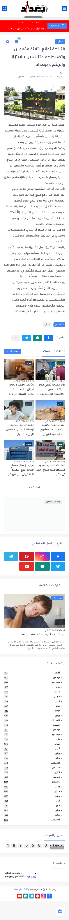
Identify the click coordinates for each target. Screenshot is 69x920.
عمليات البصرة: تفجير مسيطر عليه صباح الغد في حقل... (50, 470)
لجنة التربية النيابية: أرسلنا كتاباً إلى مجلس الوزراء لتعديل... (20, 430)
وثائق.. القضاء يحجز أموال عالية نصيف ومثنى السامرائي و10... (20, 390)
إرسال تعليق (53, 502)
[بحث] (4, 8)
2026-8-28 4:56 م (54, 461)
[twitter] (58, 566)
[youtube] (26, 566)
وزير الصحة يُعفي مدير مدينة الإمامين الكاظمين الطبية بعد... (51, 390)
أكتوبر (57, 673)
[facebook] (58, 556)
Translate (30, 877)
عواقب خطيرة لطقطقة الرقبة (43, 635)
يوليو (57, 716)
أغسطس (55, 720)
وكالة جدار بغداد (21, 889)
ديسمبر (56, 682)
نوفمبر (56, 678)
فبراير (57, 692)
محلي (60, 41)
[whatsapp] (42, 566)
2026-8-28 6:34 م (54, 421)
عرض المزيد (12, 351)
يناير (58, 687)
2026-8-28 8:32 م (54, 630)
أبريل (57, 701)
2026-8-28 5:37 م (22, 421)
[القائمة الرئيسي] (64, 8)
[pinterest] (26, 556)
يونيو (57, 711)
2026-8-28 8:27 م (54, 381)
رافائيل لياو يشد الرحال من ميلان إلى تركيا (24, 26)
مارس (57, 697)
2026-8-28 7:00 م (22, 381)
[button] (48, 338)
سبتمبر (56, 725)
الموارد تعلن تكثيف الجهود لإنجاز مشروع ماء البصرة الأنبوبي (52, 430)
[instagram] (42, 556)
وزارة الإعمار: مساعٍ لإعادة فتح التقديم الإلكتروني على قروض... (19, 470)
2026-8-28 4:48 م (22, 461)
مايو (58, 706)
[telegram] (11, 556)
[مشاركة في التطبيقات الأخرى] (15, 338)
